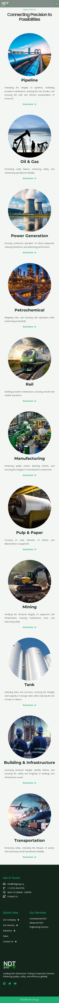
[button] (56, 3)
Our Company (9, 919)
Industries (7, 930)
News (5, 936)
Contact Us (8, 941)
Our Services (9, 925)
